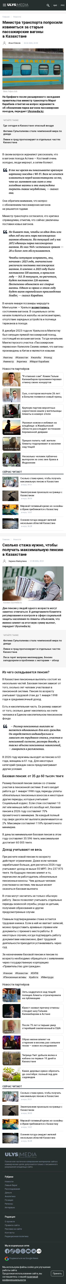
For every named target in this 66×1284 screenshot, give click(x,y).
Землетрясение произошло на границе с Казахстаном (41, 494)
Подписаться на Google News (23, 1258)
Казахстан (22, 357)
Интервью (10, 1207)
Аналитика (10, 1196)
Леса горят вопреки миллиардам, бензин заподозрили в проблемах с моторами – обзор (31, 659)
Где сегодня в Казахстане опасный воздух (28, 125)
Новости (9, 1181)
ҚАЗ (55, 5)
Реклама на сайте (13, 1229)
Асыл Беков (14, 43)
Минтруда (48, 977)
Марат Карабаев (40, 361)
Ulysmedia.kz (36, 111)
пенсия (8, 973)
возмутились (40, 307)
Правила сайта (12, 1225)
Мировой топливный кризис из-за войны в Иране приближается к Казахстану (41, 508)
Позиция (9, 1200)
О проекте (10, 1221)
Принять (57, 1273)
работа (34, 977)
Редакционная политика (16, 1236)
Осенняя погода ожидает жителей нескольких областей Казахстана (38, 521)
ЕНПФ (35, 973)
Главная (5, 17)
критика (22, 361)
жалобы (37, 357)
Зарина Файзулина (17, 561)
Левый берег (11, 1185)
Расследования (12, 1189)
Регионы (9, 1204)
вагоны (8, 357)
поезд (48, 357)
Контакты (10, 1232)
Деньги (8, 1192)
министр (9, 361)
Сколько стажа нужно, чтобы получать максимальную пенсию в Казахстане (40, 480)
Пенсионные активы (15, 977)
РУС (62, 5)
